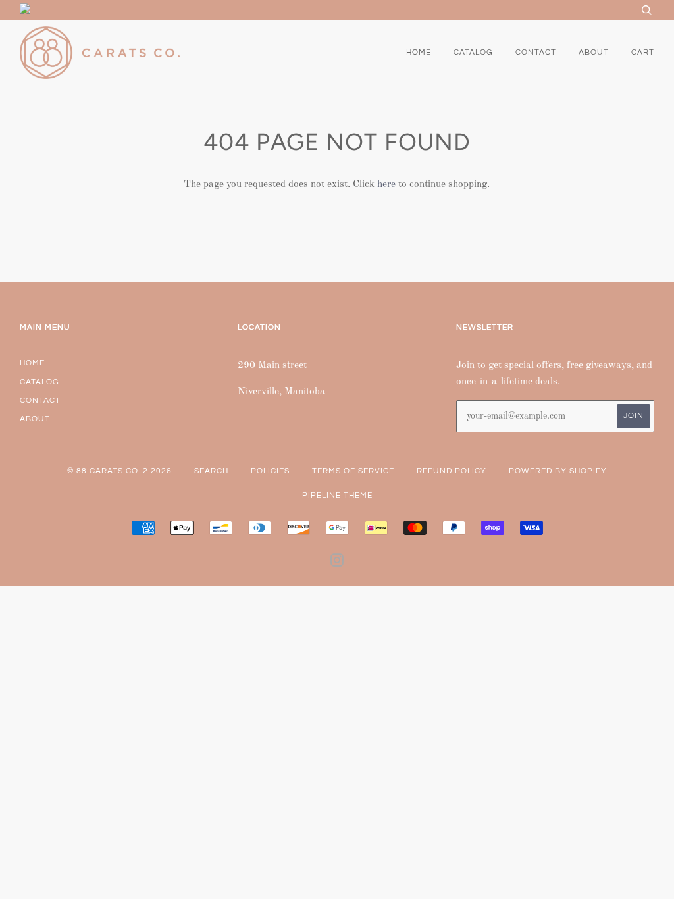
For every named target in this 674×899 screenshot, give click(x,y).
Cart (642, 52)
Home (418, 52)
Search (211, 471)
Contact (535, 52)
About (594, 52)
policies (270, 471)
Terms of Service (353, 471)
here (386, 184)
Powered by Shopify (558, 471)
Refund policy (451, 471)
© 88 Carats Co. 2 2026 (119, 471)
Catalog (473, 52)
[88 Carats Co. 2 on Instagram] (337, 563)
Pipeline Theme (337, 495)
